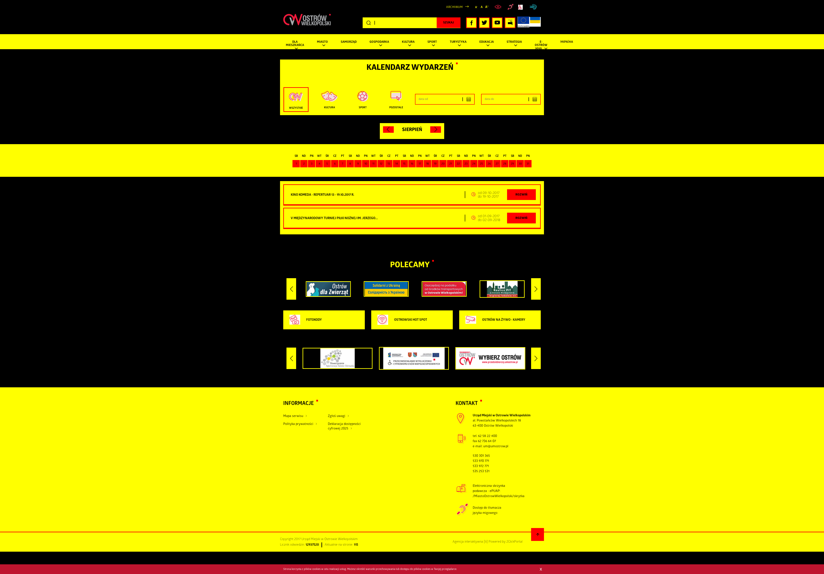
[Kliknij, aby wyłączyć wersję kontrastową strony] (498, 7)
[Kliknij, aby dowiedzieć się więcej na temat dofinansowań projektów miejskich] (523, 23)
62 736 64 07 (487, 441)
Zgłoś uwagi (336, 416)
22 (458, 164)
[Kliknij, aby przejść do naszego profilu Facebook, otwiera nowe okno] (471, 22)
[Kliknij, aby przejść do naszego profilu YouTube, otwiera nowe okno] (497, 22)
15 (404, 164)
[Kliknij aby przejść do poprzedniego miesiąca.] (388, 129)
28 (504, 164)
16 (412, 164)
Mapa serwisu (293, 416)
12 (381, 164)
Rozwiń (521, 195)
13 (389, 164)
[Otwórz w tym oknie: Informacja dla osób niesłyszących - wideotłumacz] (462, 515)
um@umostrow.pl (495, 447)
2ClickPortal (514, 542)
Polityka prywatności (298, 424)
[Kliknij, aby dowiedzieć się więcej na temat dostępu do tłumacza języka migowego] (510, 7)
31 (528, 164)
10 (365, 164)
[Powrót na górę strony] (537, 534)
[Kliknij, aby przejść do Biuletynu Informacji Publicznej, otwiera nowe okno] (510, 22)
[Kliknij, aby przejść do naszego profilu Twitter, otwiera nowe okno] (484, 22)
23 (466, 164)
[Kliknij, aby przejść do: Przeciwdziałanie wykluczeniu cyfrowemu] (521, 7)
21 (450, 164)
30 (520, 164)
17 (420, 164)
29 (512, 164)
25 (481, 164)
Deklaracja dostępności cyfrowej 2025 (344, 426)
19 (435, 164)
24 (473, 164)
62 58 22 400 (487, 436)
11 (373, 164)
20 (443, 164)
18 (427, 164)
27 (497, 164)
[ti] (486, 542)
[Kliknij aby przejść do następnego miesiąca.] (435, 129)
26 (489, 164)
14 (396, 164)
